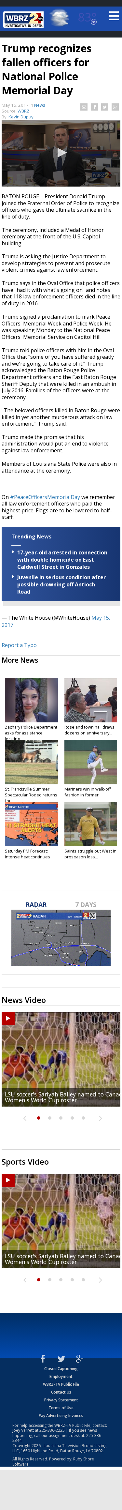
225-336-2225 (52, 1430)
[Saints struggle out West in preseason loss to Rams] (90, 824)
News (39, 105)
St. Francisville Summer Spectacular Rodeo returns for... (31, 795)
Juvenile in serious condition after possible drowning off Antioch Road (61, 584)
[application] (61, 153)
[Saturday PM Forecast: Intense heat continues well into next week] (31, 824)
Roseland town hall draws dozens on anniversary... (89, 730)
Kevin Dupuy (21, 117)
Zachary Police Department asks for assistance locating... (31, 733)
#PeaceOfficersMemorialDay (45, 497)
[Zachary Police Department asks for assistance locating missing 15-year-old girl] (31, 700)
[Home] (24, 19)
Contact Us (61, 1392)
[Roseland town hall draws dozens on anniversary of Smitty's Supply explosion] (90, 700)
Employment (61, 1376)
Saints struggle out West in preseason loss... (90, 854)
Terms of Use (61, 1408)
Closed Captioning (61, 1368)
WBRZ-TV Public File (61, 1384)
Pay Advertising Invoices (61, 1415)
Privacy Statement (61, 1400)
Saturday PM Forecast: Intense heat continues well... (27, 857)
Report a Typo (19, 645)
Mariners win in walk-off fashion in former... (87, 792)
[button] (61, 152)
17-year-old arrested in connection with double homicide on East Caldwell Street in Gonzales (62, 559)
